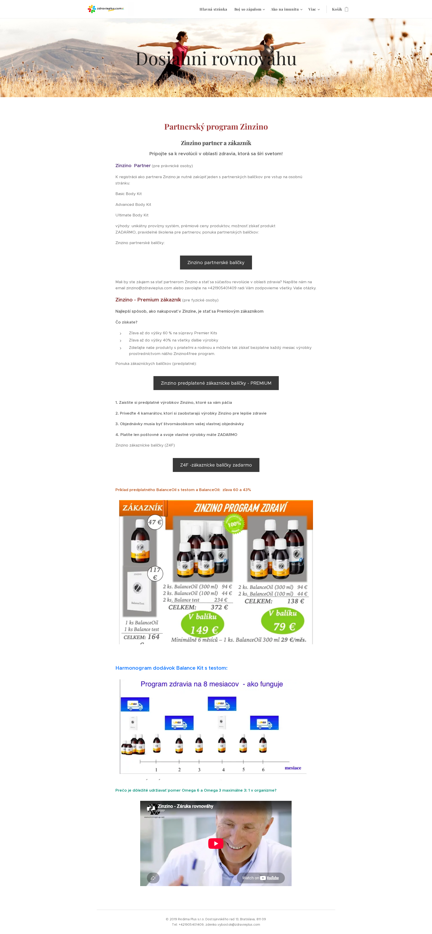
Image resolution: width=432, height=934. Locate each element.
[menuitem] (214, 9)
